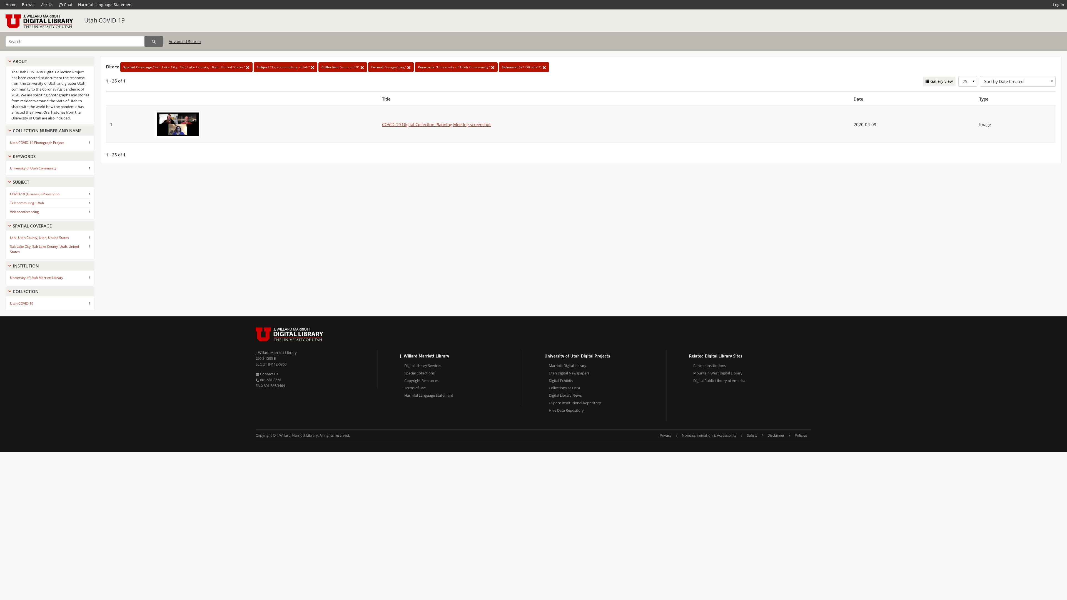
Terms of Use (415, 387)
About (20, 61)
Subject (21, 182)
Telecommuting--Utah (27, 203)
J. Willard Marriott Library (276, 352)
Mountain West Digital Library (717, 373)
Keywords (24, 156)
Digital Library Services (422, 365)
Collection (26, 291)
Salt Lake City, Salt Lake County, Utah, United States (44, 249)
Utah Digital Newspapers (569, 373)
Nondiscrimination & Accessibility (709, 435)
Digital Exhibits (561, 380)
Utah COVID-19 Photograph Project (37, 142)
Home (11, 4)
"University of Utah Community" (454, 67)
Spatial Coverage (32, 226)
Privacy (666, 435)
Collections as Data (564, 387)
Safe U (752, 435)
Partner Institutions (709, 365)
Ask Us (47, 4)
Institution (26, 266)
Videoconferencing (24, 211)
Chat (68, 4)
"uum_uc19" (341, 67)
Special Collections (419, 373)
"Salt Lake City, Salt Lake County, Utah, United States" (184, 67)
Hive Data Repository (566, 410)
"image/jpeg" (389, 67)
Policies (801, 435)
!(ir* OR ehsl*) (522, 67)
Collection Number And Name (47, 130)
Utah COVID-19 (104, 20)
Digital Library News (565, 395)
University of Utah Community (33, 168)
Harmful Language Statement (105, 4)
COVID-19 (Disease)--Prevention (34, 194)
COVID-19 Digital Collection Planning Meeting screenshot (436, 124)
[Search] (153, 41)
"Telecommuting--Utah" (284, 67)
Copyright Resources (421, 380)
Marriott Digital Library (567, 365)
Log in (1058, 4)
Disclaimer (775, 435)
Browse (29, 4)
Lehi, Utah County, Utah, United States (39, 237)
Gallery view (941, 81)
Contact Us (268, 373)
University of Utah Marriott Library (36, 277)
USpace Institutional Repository (575, 402)
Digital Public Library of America (719, 380)
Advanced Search (185, 41)
